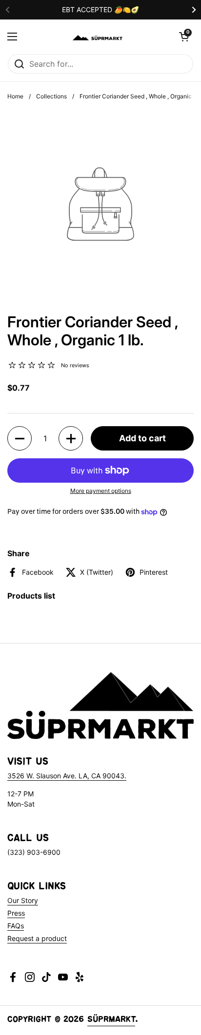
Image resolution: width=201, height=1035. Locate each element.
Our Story (22, 900)
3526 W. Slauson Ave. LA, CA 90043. (66, 776)
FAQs (15, 926)
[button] (184, 36)
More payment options (100, 490)
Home (15, 96)
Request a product (37, 938)
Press (16, 913)
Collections (51, 96)
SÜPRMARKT (111, 1020)
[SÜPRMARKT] (98, 36)
